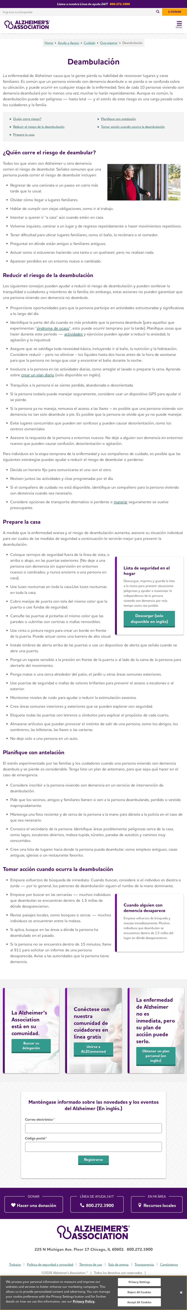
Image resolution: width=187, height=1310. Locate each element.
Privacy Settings (139, 1282)
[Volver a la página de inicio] (27, 24)
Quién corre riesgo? (27, 119)
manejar (120, 501)
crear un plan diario (37, 374)
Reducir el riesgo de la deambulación (38, 127)
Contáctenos (169, 1264)
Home (49, 43)
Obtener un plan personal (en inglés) (155, 1056)
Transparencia (144, 1264)
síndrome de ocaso (53, 328)
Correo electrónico (39, 1119)
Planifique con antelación (118, 119)
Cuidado (89, 43)
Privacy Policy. (84, 1301)
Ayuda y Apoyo (68, 43)
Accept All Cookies (139, 1302)
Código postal (35, 1138)
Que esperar (109, 43)
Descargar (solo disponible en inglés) (149, 618)
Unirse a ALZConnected (93, 1049)
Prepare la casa (24, 134)
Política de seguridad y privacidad (50, 1264)
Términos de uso (90, 1264)
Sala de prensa (118, 1264)
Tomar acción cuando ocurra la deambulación (133, 127)
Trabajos (15, 1264)
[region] (93, 1293)
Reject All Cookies (139, 1292)
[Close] (181, 1292)
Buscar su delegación (31, 1045)
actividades (73, 334)
